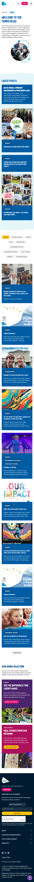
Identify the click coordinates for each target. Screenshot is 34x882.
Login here (6, 790)
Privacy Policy (23, 823)
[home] (4, 3)
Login (24, 3)
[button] (31, 3)
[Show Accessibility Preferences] (29, 877)
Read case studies (11, 747)
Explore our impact (11, 702)
